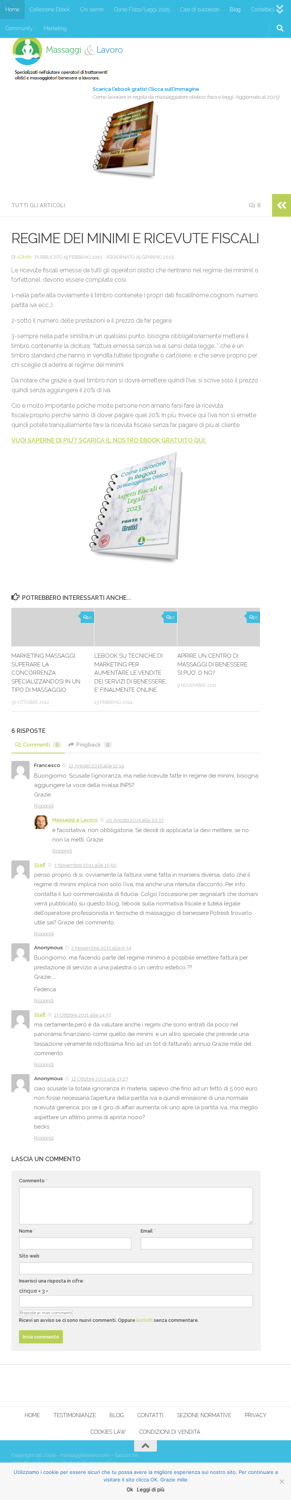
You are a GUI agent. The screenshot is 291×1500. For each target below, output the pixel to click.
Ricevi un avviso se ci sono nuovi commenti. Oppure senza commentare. (109, 1320)
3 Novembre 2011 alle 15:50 (85, 865)
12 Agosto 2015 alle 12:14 (96, 766)
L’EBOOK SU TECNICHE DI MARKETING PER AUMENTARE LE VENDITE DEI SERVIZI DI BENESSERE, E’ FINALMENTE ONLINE (130, 672)
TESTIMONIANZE (74, 1415)
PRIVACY (255, 1415)
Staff (39, 865)
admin (24, 257)
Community (19, 28)
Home (12, 9)
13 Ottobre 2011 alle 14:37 (82, 1015)
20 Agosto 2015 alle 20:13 (135, 820)
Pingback (93, 745)
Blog (235, 9)
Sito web (29, 1256)
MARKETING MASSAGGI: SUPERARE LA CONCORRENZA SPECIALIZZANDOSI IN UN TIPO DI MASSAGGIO (45, 672)
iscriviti (144, 1320)
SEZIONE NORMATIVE (204, 1415)
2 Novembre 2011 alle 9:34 (101, 948)
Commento (33, 1180)
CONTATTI (150, 1415)
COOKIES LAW (108, 1432)
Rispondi (44, 806)
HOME (32, 1415)
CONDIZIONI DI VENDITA (169, 1432)
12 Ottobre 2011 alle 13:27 (99, 1079)
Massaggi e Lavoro (75, 820)
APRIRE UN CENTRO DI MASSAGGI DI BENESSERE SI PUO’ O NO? (212, 664)
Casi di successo (199, 9)
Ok (130, 1489)
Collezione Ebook (50, 9)
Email (148, 1231)
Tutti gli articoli (38, 205)
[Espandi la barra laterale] (281, 205)
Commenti (41, 745)
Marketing (55, 28)
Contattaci (262, 9)
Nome (27, 1231)
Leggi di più (150, 1489)
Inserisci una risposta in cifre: (51, 1281)
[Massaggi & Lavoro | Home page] (67, 57)
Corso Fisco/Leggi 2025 (142, 9)
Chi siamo (91, 9)
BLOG (117, 1415)
